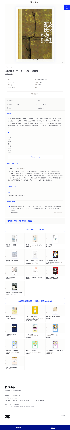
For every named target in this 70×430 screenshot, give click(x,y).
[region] (35, 194)
